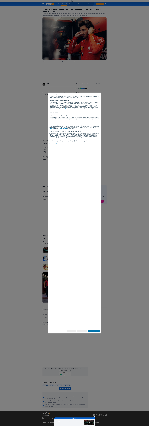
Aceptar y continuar (94, 331)
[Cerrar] (94, 416)
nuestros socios (66, 123)
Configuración (82, 331)
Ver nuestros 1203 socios (54, 143)
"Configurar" (51, 128)
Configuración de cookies (54, 109)
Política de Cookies (64, 108)
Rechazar (71, 331)
